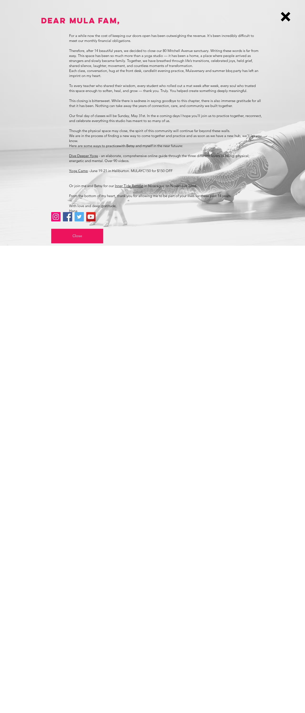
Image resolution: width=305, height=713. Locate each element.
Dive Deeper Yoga (83, 155)
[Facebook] (67, 216)
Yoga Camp (78, 170)
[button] (285, 16)
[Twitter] (79, 216)
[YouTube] (91, 216)
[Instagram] (56, 216)
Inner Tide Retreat (129, 185)
